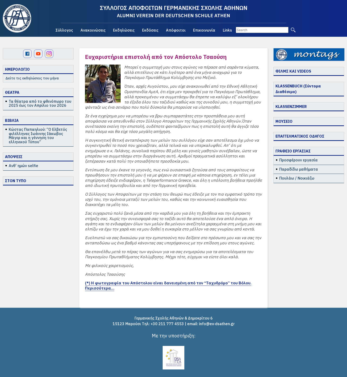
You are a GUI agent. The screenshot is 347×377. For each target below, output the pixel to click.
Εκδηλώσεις (124, 30)
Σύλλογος (64, 30)
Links (227, 30)
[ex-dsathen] (17, 18)
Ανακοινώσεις (93, 30)
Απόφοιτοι (176, 30)
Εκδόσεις (150, 30)
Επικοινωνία (204, 30)
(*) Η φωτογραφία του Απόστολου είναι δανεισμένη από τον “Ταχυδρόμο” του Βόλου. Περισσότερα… (168, 285)
